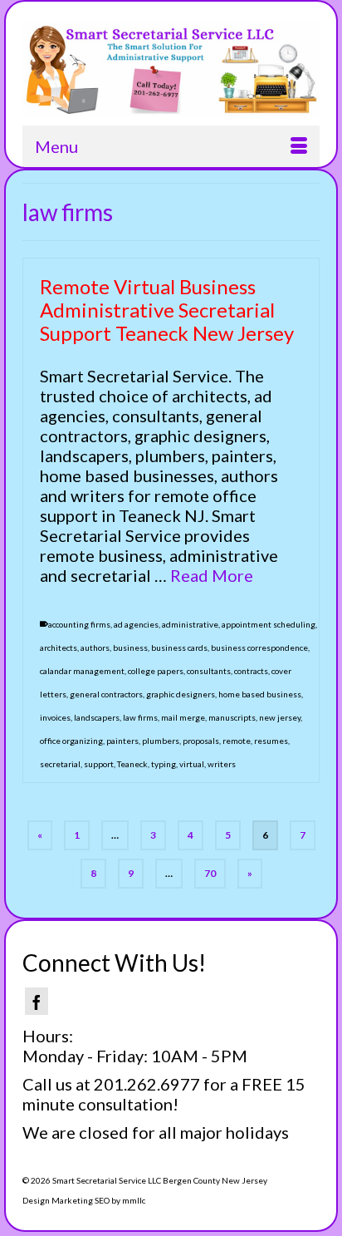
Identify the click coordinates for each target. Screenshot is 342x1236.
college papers (155, 671)
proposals (201, 741)
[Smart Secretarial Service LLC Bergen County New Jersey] (171, 69)
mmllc (133, 1200)
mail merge (183, 717)
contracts (251, 671)
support (99, 764)
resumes (271, 741)
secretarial (60, 764)
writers (222, 764)
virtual (191, 764)
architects (58, 647)
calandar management (82, 671)
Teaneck (132, 764)
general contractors (106, 694)
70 (210, 873)
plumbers (160, 741)
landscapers (97, 717)
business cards (179, 647)
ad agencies (136, 624)
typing (163, 764)
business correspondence (259, 647)
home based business (259, 694)
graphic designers (180, 694)
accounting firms (79, 624)
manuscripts (232, 717)
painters (122, 741)
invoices (55, 717)
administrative (190, 624)
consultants (209, 671)
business (130, 647)
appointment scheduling (268, 624)
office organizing (71, 741)
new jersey (279, 717)
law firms (140, 717)
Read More (211, 575)
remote (236, 741)
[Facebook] (36, 1001)
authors (95, 647)
